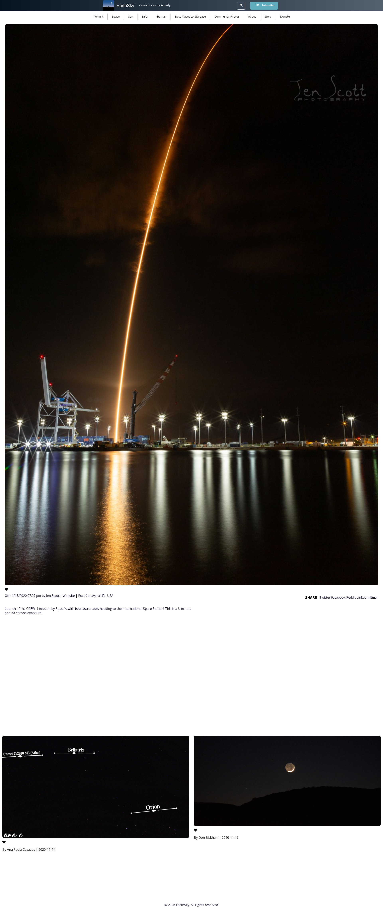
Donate (285, 16)
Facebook (338, 597)
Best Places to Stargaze (190, 16)
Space (116, 16)
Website (69, 595)
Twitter (324, 597)
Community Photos (227, 16)
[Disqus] (191, 676)
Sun (130, 16)
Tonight (98, 16)
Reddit (351, 597)
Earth (145, 16)
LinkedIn (362, 597)
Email (374, 597)
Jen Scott (52, 595)
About (252, 16)
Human (161, 16)
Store (268, 16)
